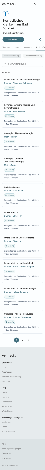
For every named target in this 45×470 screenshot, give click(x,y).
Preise (4, 427)
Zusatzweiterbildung (33, 56)
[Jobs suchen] (35, 4)
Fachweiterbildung (11, 56)
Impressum (6, 458)
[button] (22, 87)
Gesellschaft (7, 402)
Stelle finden (7, 363)
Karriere (5, 397)
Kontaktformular (8, 431)
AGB (4, 444)
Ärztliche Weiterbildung (11, 377)
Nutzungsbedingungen (11, 449)
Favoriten (6, 381)
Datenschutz (7, 453)
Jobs (4, 367)
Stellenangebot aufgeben (12, 418)
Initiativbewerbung (13, 39)
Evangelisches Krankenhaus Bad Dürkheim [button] (22, 93)
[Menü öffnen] (41, 4)
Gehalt (4, 392)
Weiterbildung (8, 411)
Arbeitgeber (7, 372)
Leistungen (6, 422)
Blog (4, 388)
